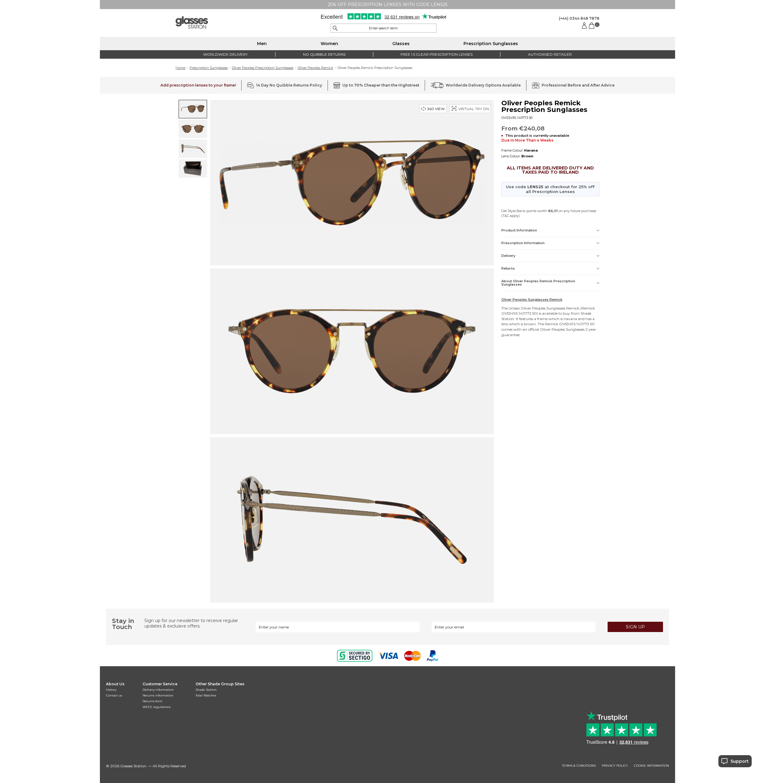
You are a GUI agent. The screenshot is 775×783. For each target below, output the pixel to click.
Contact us (114, 695)
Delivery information (158, 690)
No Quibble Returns (324, 54)
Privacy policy (615, 765)
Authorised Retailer (550, 54)
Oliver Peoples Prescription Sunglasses (262, 68)
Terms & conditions (579, 765)
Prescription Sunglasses (490, 43)
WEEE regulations (156, 707)
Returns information (158, 695)
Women (329, 43)
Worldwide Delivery (225, 54)
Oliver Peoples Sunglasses (543, 308)
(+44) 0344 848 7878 (579, 18)
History (111, 690)
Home (180, 68)
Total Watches (206, 695)
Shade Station (206, 690)
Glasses (401, 43)
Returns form (153, 701)
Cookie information (651, 765)
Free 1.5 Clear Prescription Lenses (437, 54)
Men (262, 43)
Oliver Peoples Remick (315, 68)
